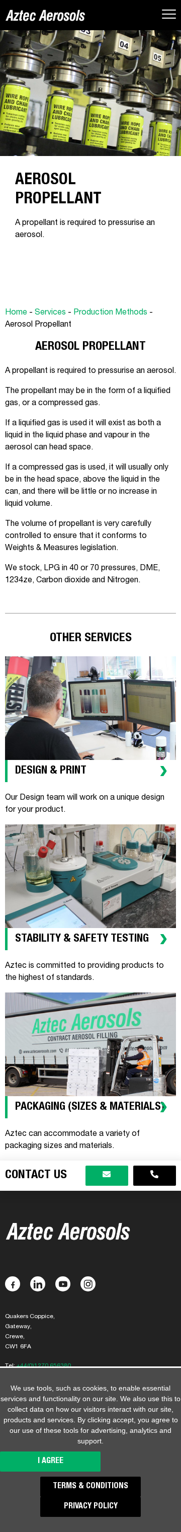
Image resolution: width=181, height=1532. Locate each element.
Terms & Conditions (90, 1487)
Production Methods (110, 313)
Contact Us (36, 1176)
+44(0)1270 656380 (44, 1366)
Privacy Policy (91, 1507)
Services (50, 313)
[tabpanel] (90, 218)
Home (16, 313)
